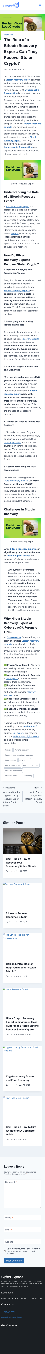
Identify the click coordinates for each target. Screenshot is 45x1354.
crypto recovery (22, 750)
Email (8, 1229)
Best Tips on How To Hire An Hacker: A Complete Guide (21, 1131)
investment (25, 760)
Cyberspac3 (30, 726)
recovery (28, 776)
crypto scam (10, 760)
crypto (8, 750)
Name (9, 1217)
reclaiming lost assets (18, 555)
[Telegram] (4, 1334)
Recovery (8, 35)
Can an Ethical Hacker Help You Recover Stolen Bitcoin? (21, 967)
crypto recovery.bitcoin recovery (19, 755)
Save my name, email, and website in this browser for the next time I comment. (23, 1251)
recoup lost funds (30, 765)
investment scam (12, 765)
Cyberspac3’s (14, 637)
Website (9, 1241)
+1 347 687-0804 (8, 1312)
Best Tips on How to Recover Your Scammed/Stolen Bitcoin (21, 862)
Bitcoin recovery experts (17, 290)
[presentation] (22, 841)
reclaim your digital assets (26, 736)
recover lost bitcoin (13, 770)
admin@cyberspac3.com (11, 1317)
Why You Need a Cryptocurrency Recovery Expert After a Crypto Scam (11, 797)
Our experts (12, 678)
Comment (11, 1182)
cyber (8, 69)
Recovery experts (30, 339)
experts (14, 233)
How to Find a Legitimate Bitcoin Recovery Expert (33, 795)
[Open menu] (39, 5)
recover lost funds (13, 776)
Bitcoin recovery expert (17, 206)
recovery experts (12, 442)
